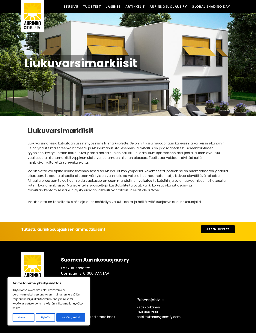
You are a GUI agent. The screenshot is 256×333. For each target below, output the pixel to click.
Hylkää (45, 317)
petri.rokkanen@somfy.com (159, 317)
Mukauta (23, 317)
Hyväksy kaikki (71, 317)
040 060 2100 (147, 312)
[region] (48, 301)
